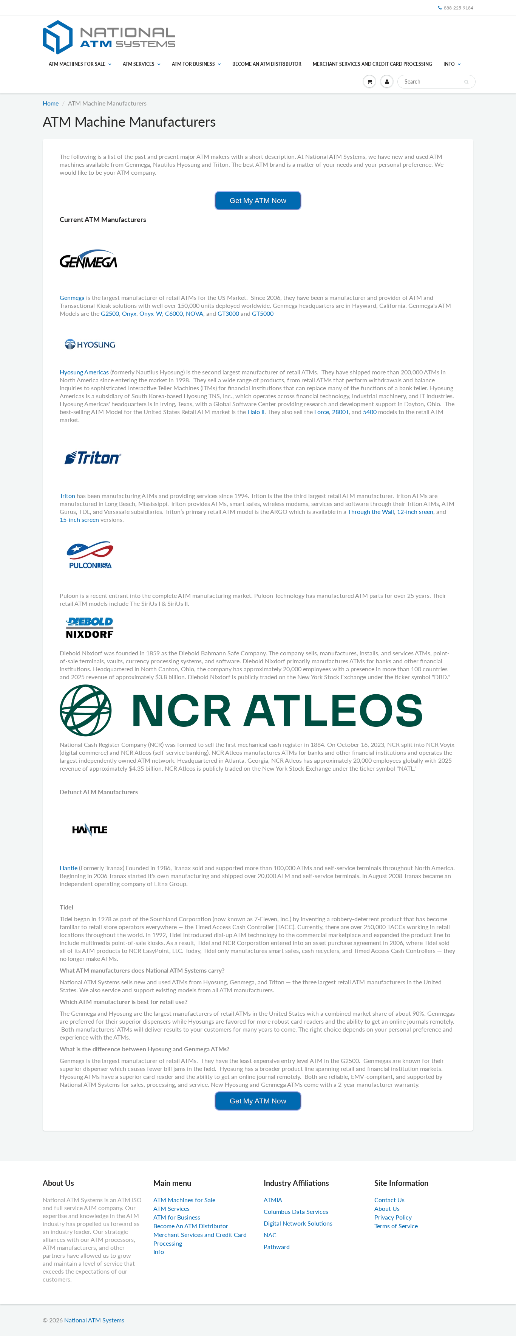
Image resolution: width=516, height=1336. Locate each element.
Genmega (72, 297)
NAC (270, 1234)
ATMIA (273, 1199)
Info (449, 64)
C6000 (174, 313)
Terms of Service (396, 1225)
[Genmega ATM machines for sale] (88, 258)
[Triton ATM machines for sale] (93, 456)
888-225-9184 (458, 8)
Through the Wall (371, 511)
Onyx (129, 313)
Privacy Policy (393, 1217)
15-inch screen (79, 519)
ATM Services (138, 64)
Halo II (255, 411)
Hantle (69, 867)
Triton (68, 495)
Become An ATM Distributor (266, 64)
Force (321, 411)
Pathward (277, 1246)
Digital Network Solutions (298, 1223)
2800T (340, 411)
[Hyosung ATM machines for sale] (90, 343)
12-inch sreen (415, 511)
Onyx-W (150, 313)
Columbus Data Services (296, 1211)
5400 (370, 411)
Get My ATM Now (258, 201)
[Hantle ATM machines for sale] (90, 828)
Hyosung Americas (84, 372)
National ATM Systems (94, 1320)
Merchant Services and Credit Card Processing (372, 64)
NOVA (194, 313)
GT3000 (228, 313)
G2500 (110, 313)
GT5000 (262, 313)
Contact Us (389, 1199)
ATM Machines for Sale (77, 64)
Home (51, 103)
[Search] (466, 82)
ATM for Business (193, 64)
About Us (387, 1208)
